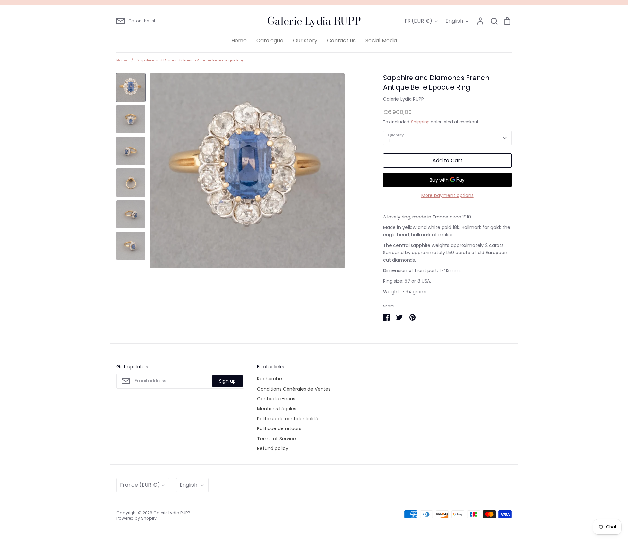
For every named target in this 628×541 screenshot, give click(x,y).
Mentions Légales (276, 408)
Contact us (341, 40)
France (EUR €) (140, 485)
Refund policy (272, 448)
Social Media (381, 40)
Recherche (269, 378)
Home (239, 40)
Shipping (420, 122)
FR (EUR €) (418, 21)
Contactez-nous (276, 398)
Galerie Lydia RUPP (314, 21)
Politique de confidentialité (287, 418)
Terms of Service (276, 438)
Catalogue (269, 40)
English (454, 21)
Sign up (227, 381)
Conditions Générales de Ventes (294, 389)
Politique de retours (279, 428)
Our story (305, 40)
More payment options (447, 195)
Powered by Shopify (136, 518)
